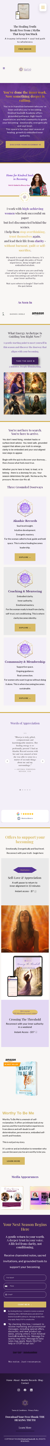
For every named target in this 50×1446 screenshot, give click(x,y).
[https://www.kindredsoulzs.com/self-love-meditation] (25, 881)
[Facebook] (25, 1390)
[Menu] (43, 7)
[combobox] (6, 1286)
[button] (3, 68)
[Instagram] (19, 1390)
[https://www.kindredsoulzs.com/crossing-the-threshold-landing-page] (25, 1023)
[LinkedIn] (31, 1390)
